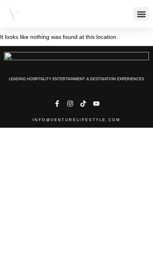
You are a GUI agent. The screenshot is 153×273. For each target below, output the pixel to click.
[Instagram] (70, 103)
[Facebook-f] (57, 103)
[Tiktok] (83, 103)
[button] (141, 14)
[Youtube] (96, 103)
